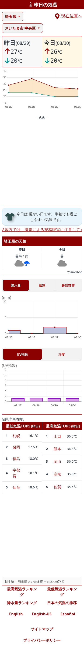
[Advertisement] (42, 162)
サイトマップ (42, 629)
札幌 (16, 435)
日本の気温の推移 (62, 602)
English (16, 614)
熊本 (57, 448)
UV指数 (22, 354)
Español (67, 614)
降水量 (16, 285)
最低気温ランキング (62, 591)
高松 (57, 474)
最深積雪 (68, 285)
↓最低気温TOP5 (17, 426)
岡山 (57, 461)
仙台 (16, 487)
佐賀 (57, 486)
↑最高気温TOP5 (57, 426)
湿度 (61, 354)
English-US (42, 614)
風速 (42, 285)
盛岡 (16, 447)
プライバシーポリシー (42, 640)
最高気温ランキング (22, 591)
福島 (16, 458)
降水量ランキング (22, 602)
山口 (57, 436)
